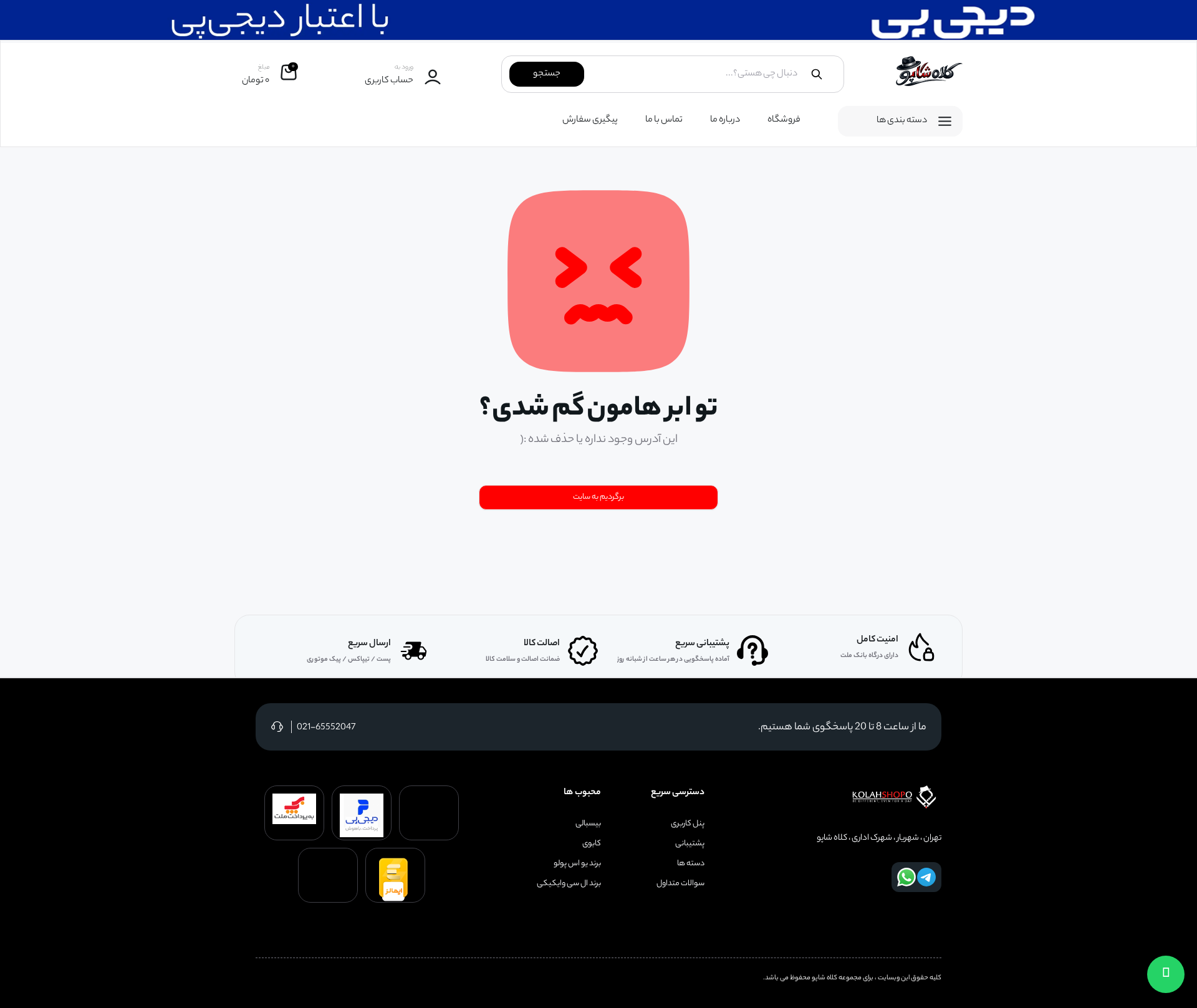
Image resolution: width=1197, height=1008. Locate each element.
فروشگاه (783, 120)
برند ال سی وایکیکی (569, 884)
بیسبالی (588, 824)
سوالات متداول (680, 884)
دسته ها (690, 864)
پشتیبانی (689, 844)
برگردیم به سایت (598, 497)
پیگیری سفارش (590, 120)
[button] (1166, 974)
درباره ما (725, 120)
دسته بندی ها (902, 120)
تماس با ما (664, 120)
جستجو (546, 74)
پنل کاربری (687, 824)
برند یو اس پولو (577, 864)
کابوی (591, 844)
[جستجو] (816, 74)
